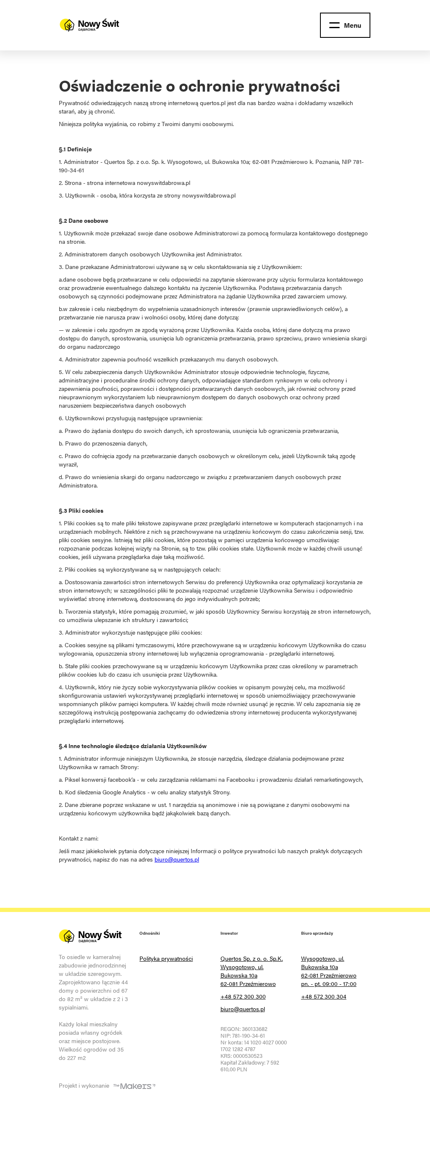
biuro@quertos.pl (177, 859)
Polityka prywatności (166, 958)
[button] (345, 25)
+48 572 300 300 (243, 996)
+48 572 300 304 (323, 996)
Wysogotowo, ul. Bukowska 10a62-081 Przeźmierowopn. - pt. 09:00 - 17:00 (329, 971)
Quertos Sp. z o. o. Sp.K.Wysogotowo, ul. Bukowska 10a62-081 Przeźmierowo (251, 971)
